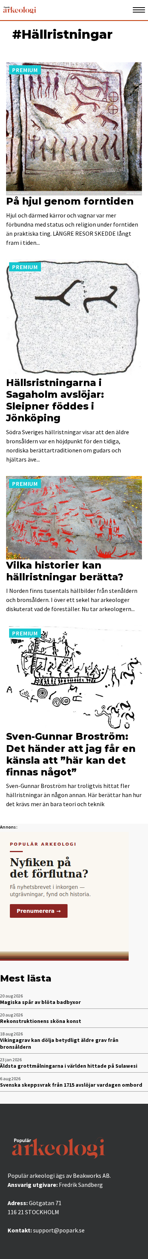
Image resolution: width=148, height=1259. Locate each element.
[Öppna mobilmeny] (139, 10)
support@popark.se (59, 1230)
